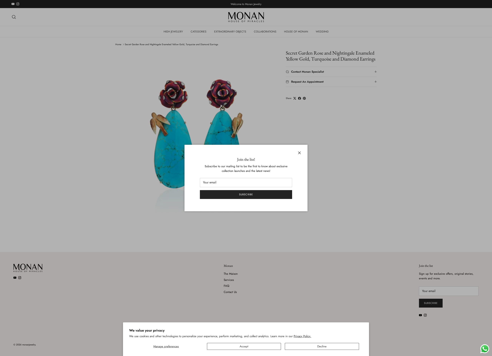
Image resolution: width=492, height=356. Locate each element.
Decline (322, 346)
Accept (244, 346)
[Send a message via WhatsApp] (485, 349)
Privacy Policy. (302, 336)
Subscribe (246, 194)
